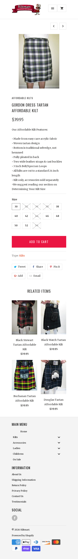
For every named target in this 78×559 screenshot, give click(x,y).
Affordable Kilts (22, 98)
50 (16, 225)
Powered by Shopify (23, 535)
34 (36, 206)
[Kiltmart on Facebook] (14, 518)
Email (36, 275)
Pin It (57, 266)
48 (57, 216)
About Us (16, 474)
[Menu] (52, 8)
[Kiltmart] (26, 11)
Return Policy (19, 485)
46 (47, 216)
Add (20, 275)
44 (36, 216)
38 (57, 206)
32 (26, 206)
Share (39, 266)
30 (16, 206)
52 (26, 225)
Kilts (22, 255)
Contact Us (17, 496)
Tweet (22, 266)
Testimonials (19, 501)
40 (16, 216)
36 (47, 206)
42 (26, 216)
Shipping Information (24, 479)
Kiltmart (24, 529)
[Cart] (62, 8)
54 (36, 225)
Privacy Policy (19, 490)
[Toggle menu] (60, 437)
